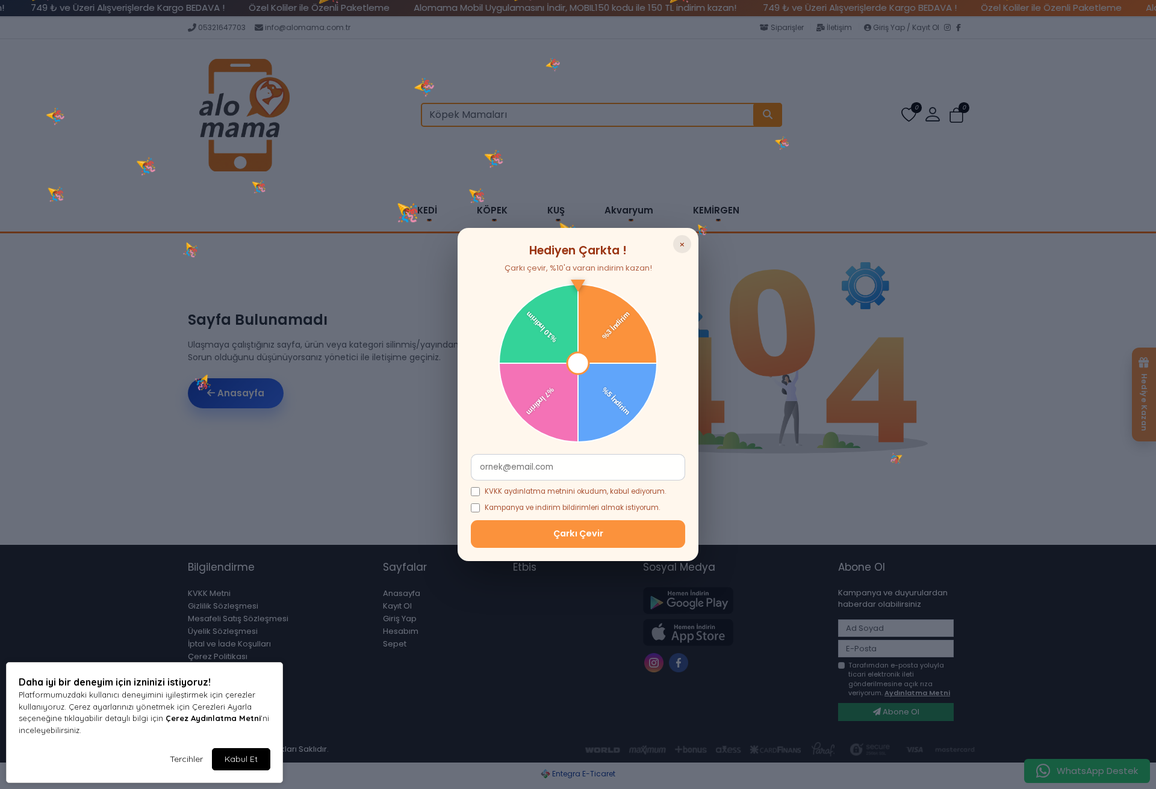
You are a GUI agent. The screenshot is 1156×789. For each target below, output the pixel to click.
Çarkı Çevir (578, 533)
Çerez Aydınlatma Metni (213, 718)
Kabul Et (241, 759)
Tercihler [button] (186, 759)
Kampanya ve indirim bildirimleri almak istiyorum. (572, 507)
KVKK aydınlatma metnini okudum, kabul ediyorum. (575, 491)
